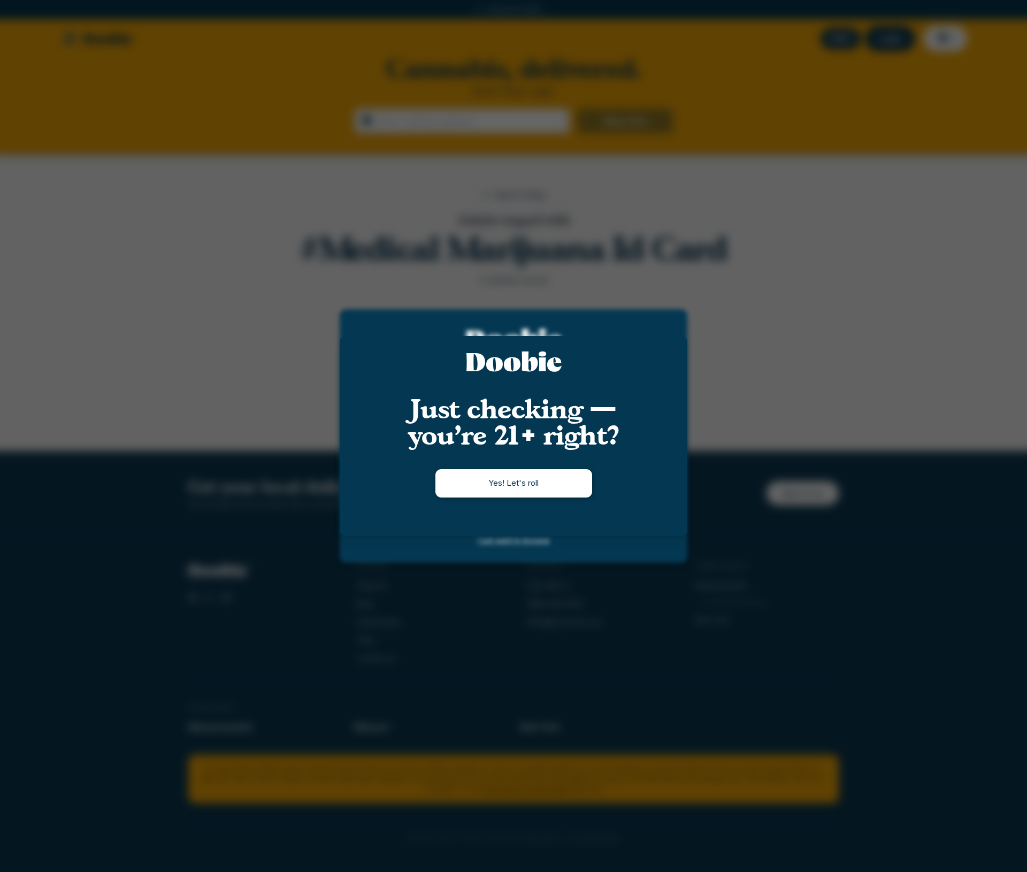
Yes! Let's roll (513, 483)
